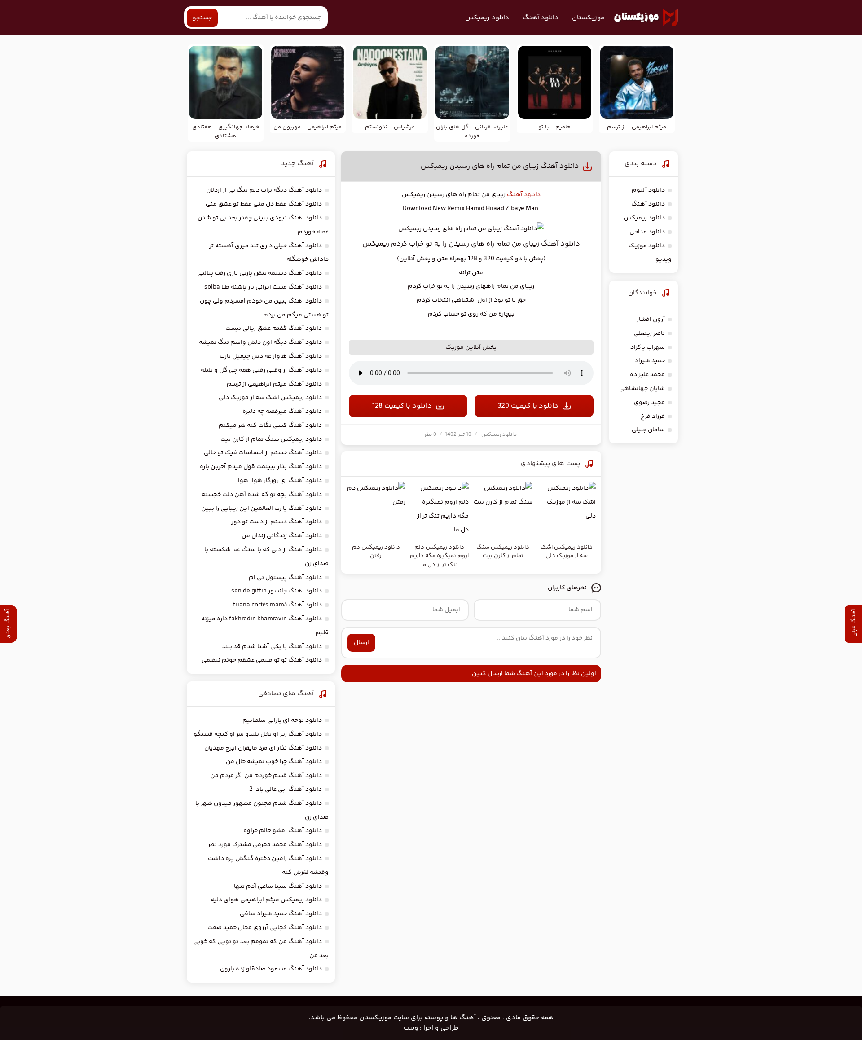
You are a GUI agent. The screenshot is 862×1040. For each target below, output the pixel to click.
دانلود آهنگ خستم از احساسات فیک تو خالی (263, 453)
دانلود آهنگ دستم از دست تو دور (276, 522)
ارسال (361, 643)
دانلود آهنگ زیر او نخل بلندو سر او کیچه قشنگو (258, 734)
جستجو (202, 18)
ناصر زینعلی (649, 333)
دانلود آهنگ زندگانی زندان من (282, 536)
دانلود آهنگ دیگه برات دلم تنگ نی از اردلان (264, 190)
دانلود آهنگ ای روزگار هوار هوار (279, 481)
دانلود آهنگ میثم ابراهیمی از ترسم (274, 384)
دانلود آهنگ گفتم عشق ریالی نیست (273, 329)
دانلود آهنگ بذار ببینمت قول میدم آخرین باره (261, 467)
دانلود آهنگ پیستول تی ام (285, 578)
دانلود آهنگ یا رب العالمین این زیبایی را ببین (261, 508)
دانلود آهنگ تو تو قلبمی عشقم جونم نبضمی (262, 660)
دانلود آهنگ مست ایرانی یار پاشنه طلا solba (263, 287)
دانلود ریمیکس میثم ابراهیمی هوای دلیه (266, 900)
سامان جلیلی (648, 430)
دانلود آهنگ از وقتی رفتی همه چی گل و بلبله (261, 370)
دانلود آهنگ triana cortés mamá (277, 605)
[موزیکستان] (646, 17)
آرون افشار (651, 320)
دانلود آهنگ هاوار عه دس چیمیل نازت (271, 356)
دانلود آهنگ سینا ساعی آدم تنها (278, 886)
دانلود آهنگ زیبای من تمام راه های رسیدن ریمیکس (500, 166)
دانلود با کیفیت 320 (528, 406)
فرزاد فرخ (653, 416)
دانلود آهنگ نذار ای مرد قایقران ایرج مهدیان (263, 748)
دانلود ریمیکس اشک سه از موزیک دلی (270, 398)
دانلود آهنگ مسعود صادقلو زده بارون (271, 969)
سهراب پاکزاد (647, 347)
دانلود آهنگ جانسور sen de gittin (276, 591)
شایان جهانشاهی (642, 389)
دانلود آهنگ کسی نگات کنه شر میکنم (270, 425)
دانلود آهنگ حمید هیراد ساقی (281, 914)
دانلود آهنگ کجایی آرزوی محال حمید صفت (264, 928)
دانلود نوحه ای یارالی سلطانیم (282, 720)
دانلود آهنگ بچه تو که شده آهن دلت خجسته (262, 495)
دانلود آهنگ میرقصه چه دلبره (282, 412)
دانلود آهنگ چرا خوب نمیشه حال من (274, 762)
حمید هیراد (650, 361)
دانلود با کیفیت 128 (402, 406)
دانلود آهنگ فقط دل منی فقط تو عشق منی (264, 204)
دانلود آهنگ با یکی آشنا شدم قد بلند (272, 647)
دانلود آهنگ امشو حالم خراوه (282, 831)
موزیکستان (588, 18)
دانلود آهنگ (541, 18)
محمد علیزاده (647, 375)
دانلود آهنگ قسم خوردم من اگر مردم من (266, 776)
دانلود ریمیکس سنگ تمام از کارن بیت (271, 439)
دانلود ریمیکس (487, 18)
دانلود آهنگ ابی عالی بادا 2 (285, 789)
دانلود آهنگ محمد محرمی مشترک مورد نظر (265, 845)
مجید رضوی (649, 403)
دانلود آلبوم (648, 190)
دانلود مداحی (647, 232)
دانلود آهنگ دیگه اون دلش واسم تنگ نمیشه (260, 342)
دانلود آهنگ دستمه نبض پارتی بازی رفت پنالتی (259, 273)
